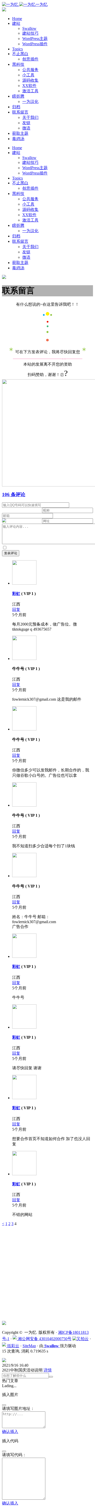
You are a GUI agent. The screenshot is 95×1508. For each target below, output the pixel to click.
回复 (16, 609)
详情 (48, 1370)
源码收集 (30, 80)
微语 (26, 128)
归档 (16, 107)
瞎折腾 (18, 96)
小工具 (28, 75)
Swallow (29, 28)
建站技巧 (30, 33)
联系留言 (20, 112)
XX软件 (29, 85)
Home (17, 18)
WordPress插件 (35, 44)
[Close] (4, 1405)
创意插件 (30, 59)
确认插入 (10, 1431)
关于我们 (30, 117)
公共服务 (30, 70)
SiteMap (29, 1346)
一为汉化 (30, 101)
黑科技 (18, 64)
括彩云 (12, 1346)
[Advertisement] (47, 1273)
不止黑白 (20, 54)
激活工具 (30, 91)
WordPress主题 (35, 38)
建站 (16, 23)
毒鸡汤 (18, 139)
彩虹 (16, 593)
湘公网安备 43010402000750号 (44, 1339)
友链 (26, 123)
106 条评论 (13, 494)
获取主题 (20, 133)
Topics (17, 49)
